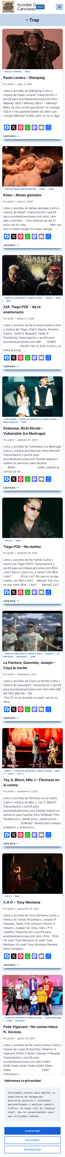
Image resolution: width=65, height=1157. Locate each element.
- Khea (41, 189)
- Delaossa (9, 419)
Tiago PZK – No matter (22, 547)
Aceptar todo (32, 1130)
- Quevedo (21, 656)
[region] (32, 1116)
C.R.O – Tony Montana (21, 902)
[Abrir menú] (59, 7)
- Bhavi (7, 771)
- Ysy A (20, 774)
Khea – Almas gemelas (22, 195)
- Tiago (48, 298)
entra (40, 7)
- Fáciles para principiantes (19, 189)
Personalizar (32, 1140)
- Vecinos (19, 1021)
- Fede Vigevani (52, 1018)
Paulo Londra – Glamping (24, 78)
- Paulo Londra (12, 71)
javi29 (10, 84)
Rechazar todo (32, 1149)
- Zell (8, 301)
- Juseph (48, 653)
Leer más (11, 136)
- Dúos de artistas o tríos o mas (22, 298)
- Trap (26, 71)
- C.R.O (7, 896)
